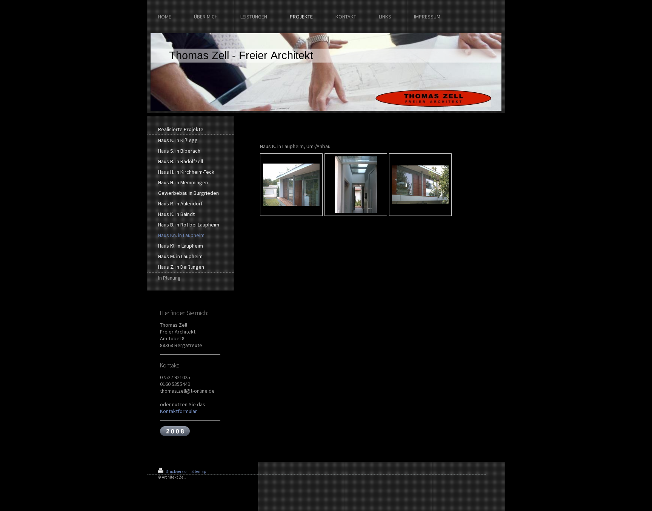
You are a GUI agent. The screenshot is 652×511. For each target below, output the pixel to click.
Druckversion (177, 471)
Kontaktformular (178, 411)
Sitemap (198, 471)
